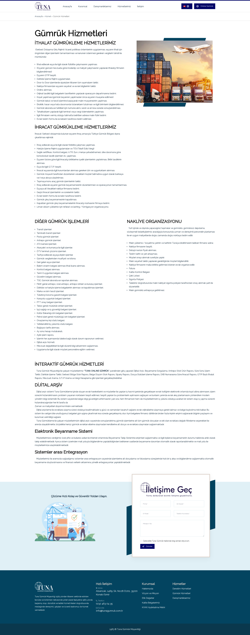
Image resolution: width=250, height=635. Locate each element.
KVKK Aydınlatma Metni (153, 607)
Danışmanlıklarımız (102, 6)
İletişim (140, 6)
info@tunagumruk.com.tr (109, 610)
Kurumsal (82, 6)
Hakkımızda (147, 588)
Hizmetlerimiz (124, 6)
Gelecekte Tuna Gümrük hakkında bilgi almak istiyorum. (166, 541)
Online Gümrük (206, 6)
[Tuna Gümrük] (44, 6)
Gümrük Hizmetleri (181, 593)
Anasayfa (67, 6)
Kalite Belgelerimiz (151, 602)
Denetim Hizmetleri (182, 588)
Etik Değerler (148, 598)
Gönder (148, 546)
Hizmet (48, 16)
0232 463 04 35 (104, 603)
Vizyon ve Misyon (150, 593)
